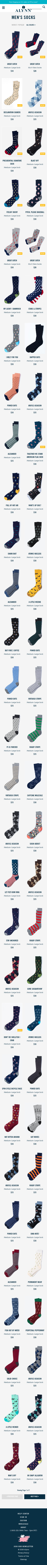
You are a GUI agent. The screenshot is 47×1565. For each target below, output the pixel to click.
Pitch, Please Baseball (34, 212)
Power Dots (12, 406)
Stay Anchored (12, 941)
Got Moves (35, 1137)
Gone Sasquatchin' (34, 989)
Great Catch (12, 64)
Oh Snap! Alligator (35, 1476)
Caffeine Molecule (35, 796)
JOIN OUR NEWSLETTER (23, 1547)
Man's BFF (12, 1476)
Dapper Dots (35, 357)
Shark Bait (12, 554)
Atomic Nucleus (34, 554)
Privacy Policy (23, 1553)
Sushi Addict (35, 844)
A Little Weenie (35, 602)
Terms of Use (23, 1556)
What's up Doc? (35, 506)
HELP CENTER (23, 1514)
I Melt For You (12, 357)
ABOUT (23, 1528)
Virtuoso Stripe (34, 699)
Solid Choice (12, 1379)
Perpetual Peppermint (35, 1331)
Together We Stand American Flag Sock (35, 455)
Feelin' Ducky (12, 212)
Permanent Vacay (35, 1282)
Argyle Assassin (35, 113)
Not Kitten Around (12, 1137)
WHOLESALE (23, 1524)
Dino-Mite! (35, 1234)
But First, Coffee (12, 651)
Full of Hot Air (12, 506)
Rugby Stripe (35, 747)
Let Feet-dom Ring (12, 892)
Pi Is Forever (12, 747)
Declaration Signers (12, 113)
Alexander (12, 454)
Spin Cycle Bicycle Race (12, 1089)
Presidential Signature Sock (12, 162)
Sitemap (23, 1559)
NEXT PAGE (34, 1497)
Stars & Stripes (34, 309)
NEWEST (14, 25)
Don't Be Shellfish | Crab (12, 1039)
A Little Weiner (12, 1427)
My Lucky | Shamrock (12, 309)
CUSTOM (23, 1521)
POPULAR (21, 25)
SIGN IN (23, 1517)
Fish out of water (12, 1331)
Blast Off (35, 161)
